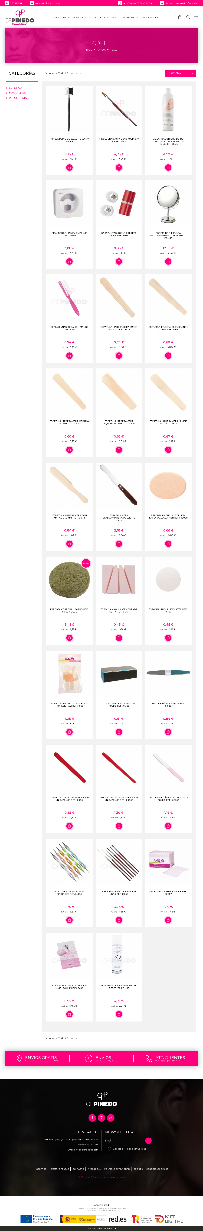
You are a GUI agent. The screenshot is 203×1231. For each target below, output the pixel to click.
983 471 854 (92, 1144)
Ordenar (174, 73)
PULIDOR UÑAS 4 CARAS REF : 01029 (168, 704)
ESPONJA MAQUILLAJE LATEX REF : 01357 (168, 610)
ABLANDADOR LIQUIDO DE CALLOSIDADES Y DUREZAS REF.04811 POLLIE (168, 141)
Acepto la (118, 1149)
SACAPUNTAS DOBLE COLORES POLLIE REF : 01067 (119, 234)
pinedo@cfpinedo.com (86, 1149)
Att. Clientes (170, 1057)
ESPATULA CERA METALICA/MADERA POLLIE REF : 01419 (119, 518)
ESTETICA (93, 17)
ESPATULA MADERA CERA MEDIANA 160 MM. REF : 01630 (69, 422)
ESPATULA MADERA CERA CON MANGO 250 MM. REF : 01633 (69, 516)
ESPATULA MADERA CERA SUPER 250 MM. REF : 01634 (118, 328)
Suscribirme (148, 1141)
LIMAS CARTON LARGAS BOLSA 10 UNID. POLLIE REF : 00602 (119, 798)
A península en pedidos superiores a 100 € (41, 1061)
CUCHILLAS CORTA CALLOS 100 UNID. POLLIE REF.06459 (69, 986)
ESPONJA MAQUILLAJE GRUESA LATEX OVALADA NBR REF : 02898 (168, 516)
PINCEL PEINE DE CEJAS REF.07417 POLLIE (69, 140)
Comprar (69, 167)
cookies (109, 1228)
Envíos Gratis (41, 1057)
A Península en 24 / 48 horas (106, 1061)
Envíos (103, 1057)
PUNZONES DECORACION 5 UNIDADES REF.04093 (69, 892)
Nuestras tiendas (59, 1169)
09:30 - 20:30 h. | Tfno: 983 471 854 (168, 1061)
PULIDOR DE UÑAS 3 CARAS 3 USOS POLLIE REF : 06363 (168, 798)
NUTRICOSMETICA (150, 17)
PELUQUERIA (60, 17)
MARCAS (101, 49)
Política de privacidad (117, 1169)
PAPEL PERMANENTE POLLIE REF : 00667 (168, 892)
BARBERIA (78, 17)
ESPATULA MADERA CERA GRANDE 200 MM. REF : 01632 (168, 328)
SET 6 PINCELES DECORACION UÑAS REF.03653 (119, 892)
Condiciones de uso (157, 1169)
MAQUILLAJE (110, 17)
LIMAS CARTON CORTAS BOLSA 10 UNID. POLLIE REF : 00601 (69, 798)
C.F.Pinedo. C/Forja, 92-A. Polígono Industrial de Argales (70, 1139)
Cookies (138, 1169)
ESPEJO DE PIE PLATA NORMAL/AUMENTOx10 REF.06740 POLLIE (168, 235)
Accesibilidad (101, 1205)
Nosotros (40, 1169)
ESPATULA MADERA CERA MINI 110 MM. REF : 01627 (168, 422)
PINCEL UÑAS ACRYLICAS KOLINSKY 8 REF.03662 (119, 140)
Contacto (78, 1169)
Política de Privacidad (135, 1149)
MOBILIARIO (129, 17)
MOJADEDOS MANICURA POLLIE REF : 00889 (69, 234)
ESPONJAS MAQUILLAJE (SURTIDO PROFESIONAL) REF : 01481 (69, 704)
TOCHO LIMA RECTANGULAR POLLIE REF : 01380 (119, 704)
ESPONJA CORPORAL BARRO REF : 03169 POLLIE (69, 610)
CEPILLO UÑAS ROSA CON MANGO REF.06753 (69, 328)
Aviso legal (94, 1169)
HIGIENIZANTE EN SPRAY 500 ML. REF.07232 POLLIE (119, 986)
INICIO (89, 49)
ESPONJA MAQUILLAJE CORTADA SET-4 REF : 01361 (119, 610)
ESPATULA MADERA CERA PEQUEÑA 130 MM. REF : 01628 (118, 422)
